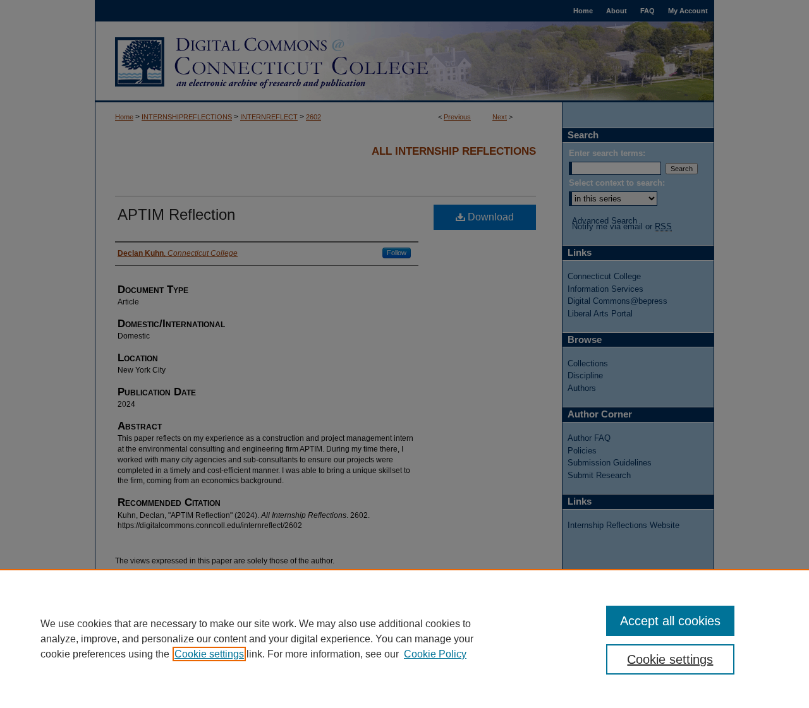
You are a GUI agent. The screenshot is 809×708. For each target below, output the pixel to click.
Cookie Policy (435, 654)
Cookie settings (209, 654)
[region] (404, 638)
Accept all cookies (670, 621)
